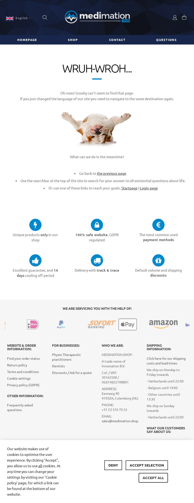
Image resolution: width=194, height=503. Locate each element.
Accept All (153, 477)
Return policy (17, 365)
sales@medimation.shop (120, 421)
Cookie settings (19, 378)
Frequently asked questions (20, 407)
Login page (149, 188)
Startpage (129, 188)
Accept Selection (147, 465)
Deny (113, 465)
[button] (18, 18)
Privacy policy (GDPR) (23, 385)
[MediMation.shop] (97, 17)
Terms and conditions (23, 371)
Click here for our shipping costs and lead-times (166, 360)
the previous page (111, 173)
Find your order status (23, 358)
